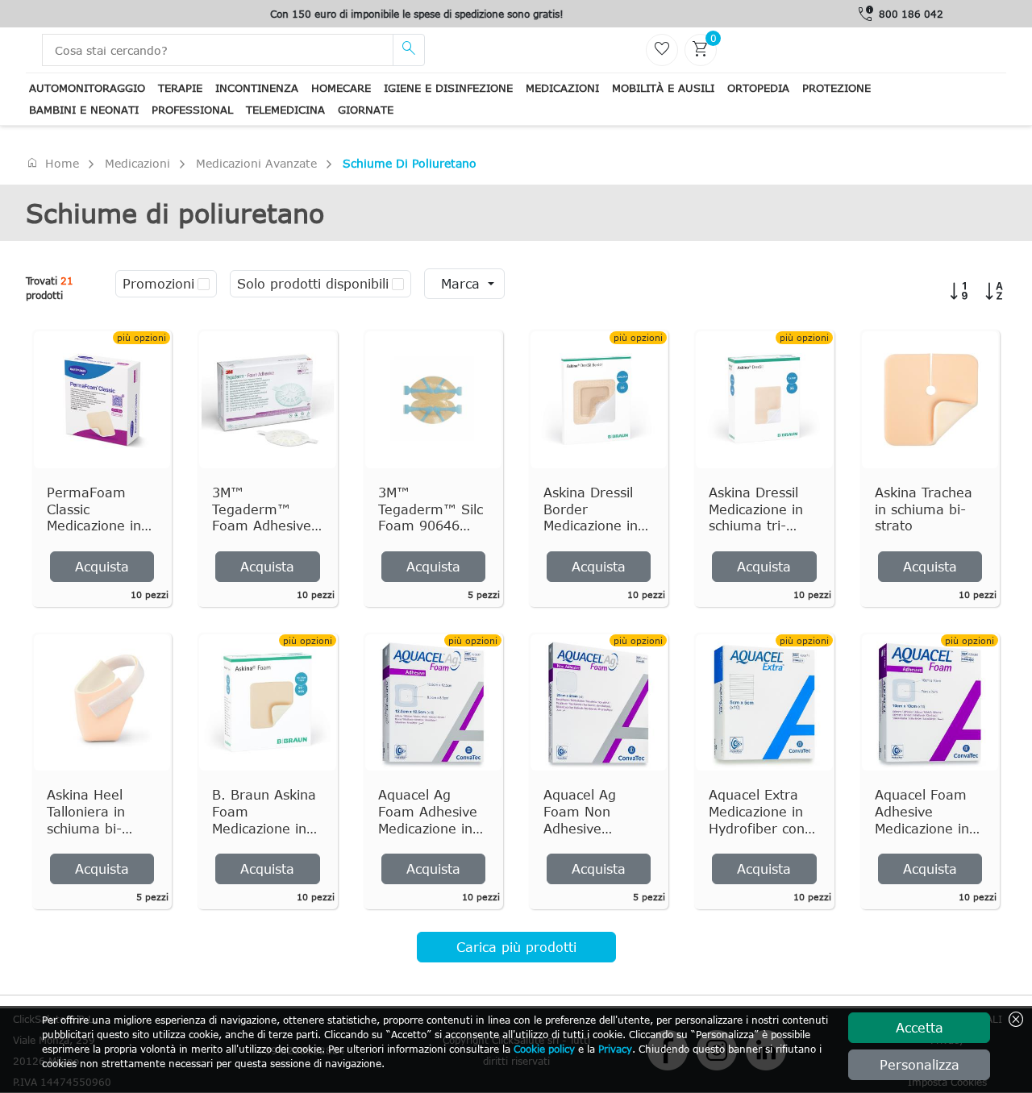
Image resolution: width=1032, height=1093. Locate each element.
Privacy (615, 1048)
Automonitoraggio (87, 87)
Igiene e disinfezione (448, 87)
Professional (192, 109)
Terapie (180, 87)
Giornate (365, 109)
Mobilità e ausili (663, 87)
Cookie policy (544, 1048)
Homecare (341, 87)
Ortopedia (758, 87)
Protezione (836, 87)
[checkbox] (204, 283)
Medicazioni (562, 87)
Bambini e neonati (84, 109)
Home (52, 163)
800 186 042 (911, 13)
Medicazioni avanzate (256, 163)
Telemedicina (285, 109)
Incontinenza (256, 87)
